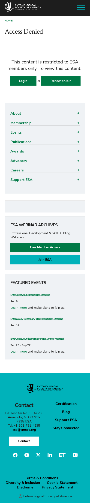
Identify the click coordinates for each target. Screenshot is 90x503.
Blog (66, 411)
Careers (17, 170)
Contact (24, 441)
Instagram (74, 455)
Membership (21, 123)
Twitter (38, 455)
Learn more (18, 307)
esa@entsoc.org (24, 430)
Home (9, 20)
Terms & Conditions (41, 478)
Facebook (15, 455)
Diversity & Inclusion (23, 482)
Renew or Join (61, 81)
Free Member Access (45, 247)
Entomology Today (62, 455)
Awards (17, 151)
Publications (20, 142)
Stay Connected (66, 428)
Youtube (26, 455)
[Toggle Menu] (81, 8)
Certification (66, 403)
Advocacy (18, 161)
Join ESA (45, 259)
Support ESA (21, 179)
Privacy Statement (57, 487)
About (15, 113)
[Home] (23, 7)
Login (23, 81)
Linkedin (50, 455)
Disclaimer (26, 487)
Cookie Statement (62, 482)
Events (16, 132)
